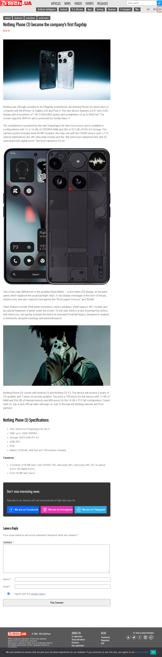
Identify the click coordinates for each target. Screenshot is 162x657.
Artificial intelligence (47, 9)
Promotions (105, 637)
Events (90, 4)
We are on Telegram (93, 509)
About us (76, 633)
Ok (153, 652)
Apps (90, 9)
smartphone (30, 18)
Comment (8, 542)
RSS (102, 643)
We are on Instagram (60, 509)
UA (148, 9)
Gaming (100, 9)
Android (63, 9)
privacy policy (38, 593)
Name (7, 579)
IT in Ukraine (77, 9)
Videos (78, 4)
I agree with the (29, 593)
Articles (56, 4)
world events (44, 18)
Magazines (105, 640)
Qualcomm (18, 18)
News (67, 4)
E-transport (125, 9)
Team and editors (78, 639)
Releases (102, 4)
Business (112, 9)
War (137, 9)
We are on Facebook (26, 509)
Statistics (75, 642)
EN (160, 9)
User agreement (78, 645)
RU (154, 9)
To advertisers (77, 636)
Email (6, 586)
